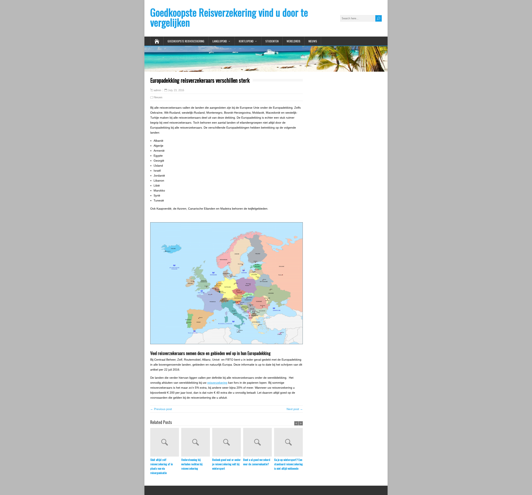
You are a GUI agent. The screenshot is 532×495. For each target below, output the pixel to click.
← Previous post (161, 409)
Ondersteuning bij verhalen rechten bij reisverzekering (191, 463)
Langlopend (219, 41)
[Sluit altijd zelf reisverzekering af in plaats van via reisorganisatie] (165, 442)
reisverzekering (217, 382)
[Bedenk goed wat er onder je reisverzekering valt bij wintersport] (227, 442)
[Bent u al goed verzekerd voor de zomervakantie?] (258, 442)
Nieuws (312, 41)
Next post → (295, 409)
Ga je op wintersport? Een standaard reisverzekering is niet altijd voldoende (288, 463)
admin (157, 90)
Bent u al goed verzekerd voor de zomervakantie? (256, 461)
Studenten (271, 41)
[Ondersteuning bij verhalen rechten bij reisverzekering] (196, 442)
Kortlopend (246, 41)
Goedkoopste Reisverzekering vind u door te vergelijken (229, 17)
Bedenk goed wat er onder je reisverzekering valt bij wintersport (226, 463)
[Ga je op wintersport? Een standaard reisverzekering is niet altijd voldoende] (289, 442)
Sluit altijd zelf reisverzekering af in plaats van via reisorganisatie (161, 466)
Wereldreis (293, 41)
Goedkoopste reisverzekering (185, 41)
